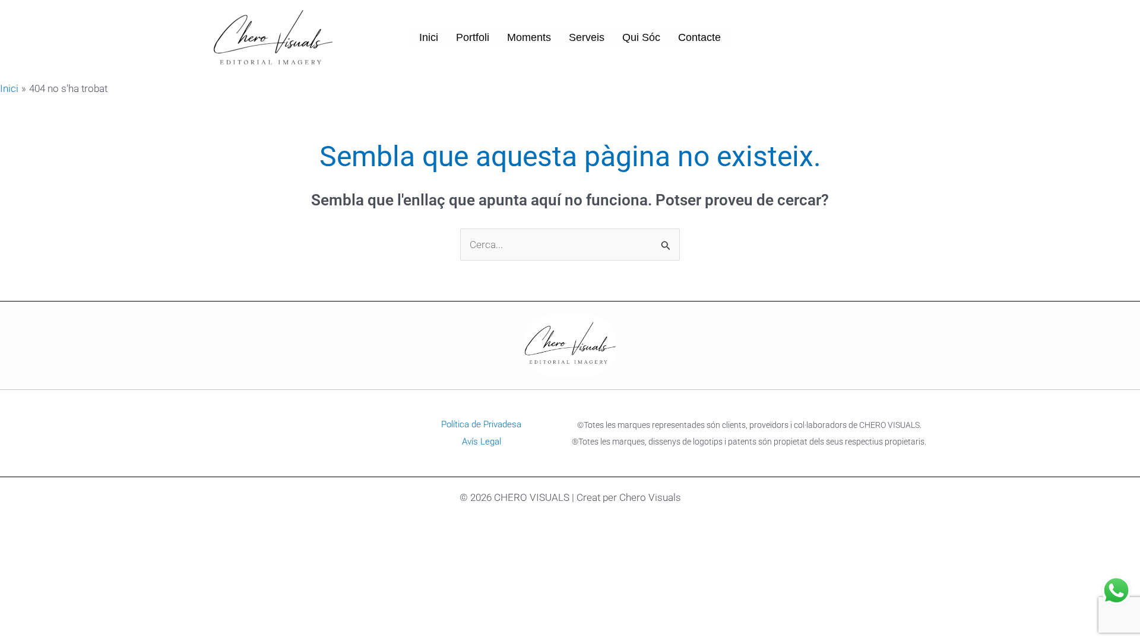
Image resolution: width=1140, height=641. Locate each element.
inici (428, 37)
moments (529, 37)
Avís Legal (481, 441)
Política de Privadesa (481, 424)
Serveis (586, 37)
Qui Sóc (641, 37)
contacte (699, 37)
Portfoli (472, 37)
